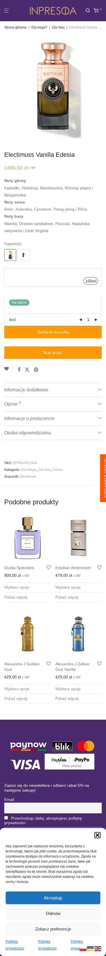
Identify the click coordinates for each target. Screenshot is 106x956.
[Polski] (83, 948)
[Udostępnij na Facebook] (19, 370)
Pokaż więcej (15, 597)
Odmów (53, 913)
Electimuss (28, 477)
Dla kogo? (39, 27)
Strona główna (15, 27)
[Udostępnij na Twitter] (27, 370)
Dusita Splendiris (19, 567)
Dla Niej (58, 27)
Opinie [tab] (12, 403)
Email (9, 799)
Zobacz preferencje (53, 929)
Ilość (12, 320)
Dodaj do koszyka (53, 332)
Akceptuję (53, 897)
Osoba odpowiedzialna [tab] (27, 432)
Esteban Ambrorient (73, 567)
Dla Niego (28, 470)
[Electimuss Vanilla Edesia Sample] (24, 255)
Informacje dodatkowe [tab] (26, 389)
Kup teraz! (53, 352)
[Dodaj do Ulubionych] (8, 369)
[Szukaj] (89, 10)
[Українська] (90, 948)
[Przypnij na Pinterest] (36, 370)
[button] (97, 835)
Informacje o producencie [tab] (29, 418)
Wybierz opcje (16, 587)
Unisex (57, 470)
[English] (98, 948)
